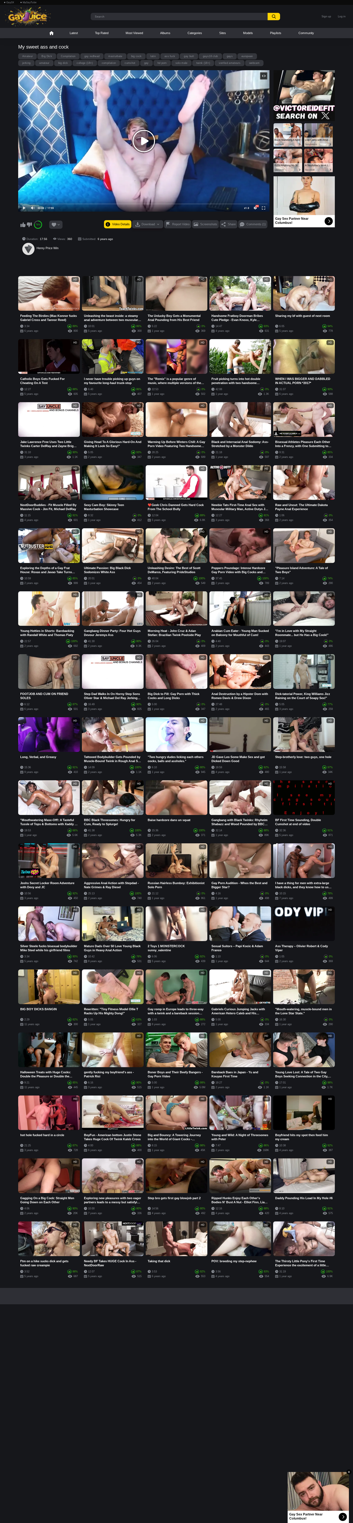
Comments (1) (256, 224)
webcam (254, 62)
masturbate (115, 56)
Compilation (68, 56)
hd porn (162, 62)
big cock (136, 56)
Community (306, 33)
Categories (195, 33)
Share (232, 224)
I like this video (23, 224)
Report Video (181, 224)
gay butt (189, 56)
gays (230, 56)
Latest (74, 33)
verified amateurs (229, 62)
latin (153, 56)
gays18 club (210, 56)
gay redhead (92, 56)
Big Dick (46, 56)
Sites (222, 33)
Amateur (27, 56)
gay (146, 62)
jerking (26, 62)
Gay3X (10, 2)
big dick (63, 62)
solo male (181, 62)
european (247, 56)
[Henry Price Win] (28, 249)
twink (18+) (203, 62)
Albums (165, 33)
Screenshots (208, 224)
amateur (44, 62)
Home (51, 33)
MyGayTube (30, 2)
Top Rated (101, 33)
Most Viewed (134, 33)
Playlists (275, 33)
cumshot (130, 62)
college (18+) (85, 62)
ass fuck (169, 56)
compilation (109, 62)
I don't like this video (29, 224)
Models (248, 33)
